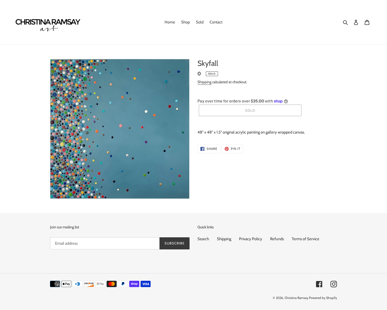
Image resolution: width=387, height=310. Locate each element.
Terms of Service (305, 239)
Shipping (204, 82)
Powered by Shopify (323, 298)
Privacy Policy (250, 239)
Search (203, 239)
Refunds (277, 239)
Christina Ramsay (296, 298)
